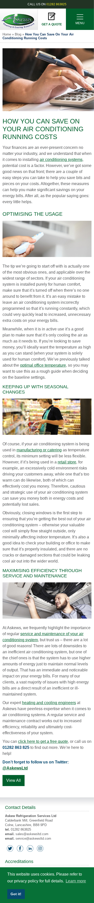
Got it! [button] (16, 894)
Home (7, 34)
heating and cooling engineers (49, 703)
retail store (67, 462)
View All (13, 780)
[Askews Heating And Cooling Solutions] (19, 28)
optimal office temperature (43, 365)
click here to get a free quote (43, 741)
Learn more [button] (76, 881)
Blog (18, 34)
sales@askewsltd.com (32, 834)
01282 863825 (56, 4)
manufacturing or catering (39, 450)
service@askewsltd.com (33, 838)
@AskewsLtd (15, 768)
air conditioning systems (61, 159)
